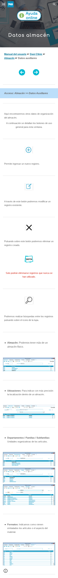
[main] (29, 33)
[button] (3, 4)
